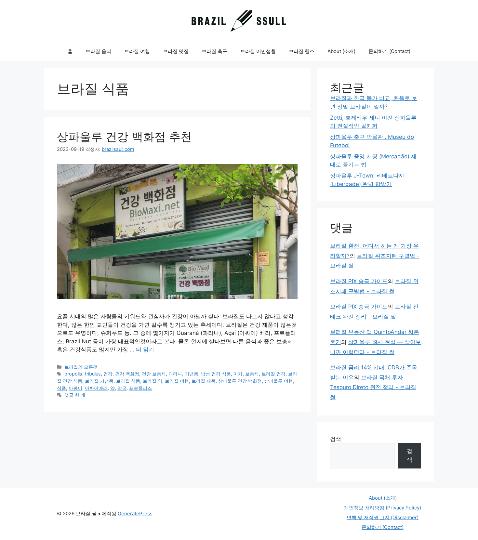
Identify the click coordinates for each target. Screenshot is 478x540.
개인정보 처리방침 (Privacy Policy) (382, 508)
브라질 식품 (128, 381)
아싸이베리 (96, 388)
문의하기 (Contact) (389, 51)
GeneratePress (135, 513)
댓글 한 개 (74, 395)
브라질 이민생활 (258, 51)
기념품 (191, 373)
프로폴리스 (140, 388)
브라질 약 (152, 381)
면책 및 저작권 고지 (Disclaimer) (382, 517)
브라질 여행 (137, 51)
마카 (238, 373)
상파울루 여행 (278, 381)
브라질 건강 (273, 373)
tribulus (93, 373)
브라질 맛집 (176, 51)
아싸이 (75, 388)
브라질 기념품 (99, 381)
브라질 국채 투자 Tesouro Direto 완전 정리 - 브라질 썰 (373, 387)
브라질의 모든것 (81, 367)
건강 (108, 373)
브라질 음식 (98, 51)
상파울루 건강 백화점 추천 (124, 136)
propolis (73, 373)
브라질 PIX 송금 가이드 (359, 281)
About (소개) (341, 51)
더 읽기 (145, 349)
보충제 (252, 373)
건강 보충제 (154, 373)
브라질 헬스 (301, 51)
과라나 (175, 373)
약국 (121, 388)
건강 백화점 (127, 373)
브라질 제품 (204, 381)
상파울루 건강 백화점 (240, 381)
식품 (61, 388)
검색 (335, 439)
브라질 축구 (214, 51)
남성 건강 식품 (216, 373)
